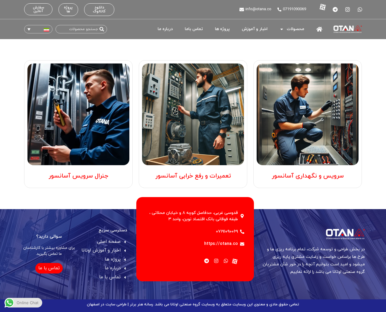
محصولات (295, 29)
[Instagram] (347, 10)
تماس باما (194, 29)
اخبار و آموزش (254, 29)
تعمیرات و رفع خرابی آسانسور (193, 176)
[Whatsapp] (360, 10)
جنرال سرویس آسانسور (78, 176)
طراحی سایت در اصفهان (106, 304)
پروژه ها (222, 29)
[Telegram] (335, 10)
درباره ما (165, 29)
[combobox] (81, 29)
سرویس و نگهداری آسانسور (308, 176)
